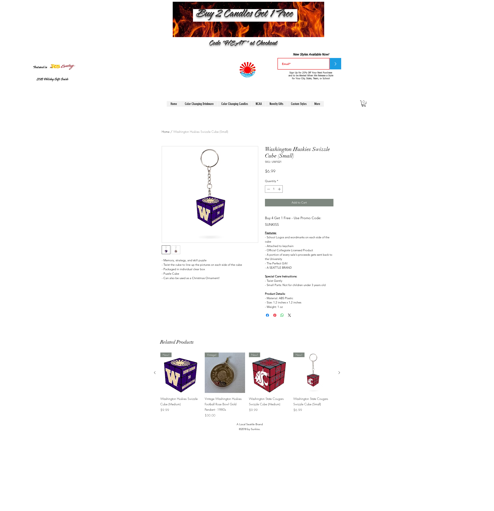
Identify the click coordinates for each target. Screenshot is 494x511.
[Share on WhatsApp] (282, 315)
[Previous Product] (154, 372)
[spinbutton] (274, 189)
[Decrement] (268, 189)
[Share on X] (289, 315)
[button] (363, 103)
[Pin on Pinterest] (274, 315)
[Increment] (279, 189)
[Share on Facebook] (267, 315)
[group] (247, 385)
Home (165, 131)
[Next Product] (339, 372)
